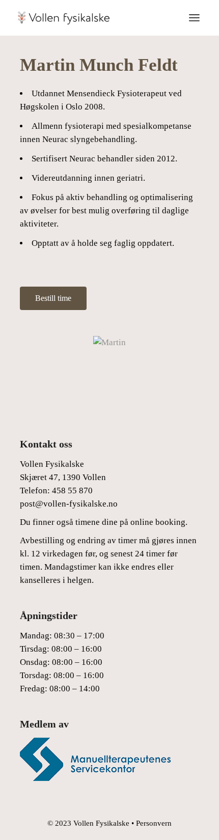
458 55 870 (72, 490)
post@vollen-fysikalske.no (69, 504)
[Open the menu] (194, 18)
